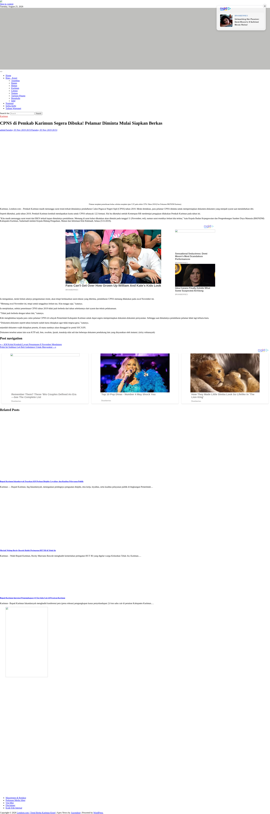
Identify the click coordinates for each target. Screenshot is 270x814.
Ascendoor (76, 812)
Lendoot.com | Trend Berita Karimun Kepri (36, 812)
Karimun (15, 88)
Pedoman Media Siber (15, 800)
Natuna (14, 93)
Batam (14, 83)
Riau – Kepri (11, 78)
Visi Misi (10, 803)
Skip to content (6, 4)
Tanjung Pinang (18, 96)
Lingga (14, 90)
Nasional (10, 103)
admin (2, 130)
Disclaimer (10, 805)
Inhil (13, 101)
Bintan (14, 85)
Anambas (15, 80)
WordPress (98, 812)
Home (8, 75)
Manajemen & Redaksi (16, 798)
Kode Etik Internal (14, 808)
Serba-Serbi (11, 106)
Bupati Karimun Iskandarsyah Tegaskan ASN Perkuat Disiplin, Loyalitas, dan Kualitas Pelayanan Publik (41, 481)
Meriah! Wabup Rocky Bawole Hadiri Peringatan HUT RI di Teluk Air (28, 550)
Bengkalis (15, 98)
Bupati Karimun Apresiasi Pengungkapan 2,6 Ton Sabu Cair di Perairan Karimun (32, 598)
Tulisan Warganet (13, 108)
